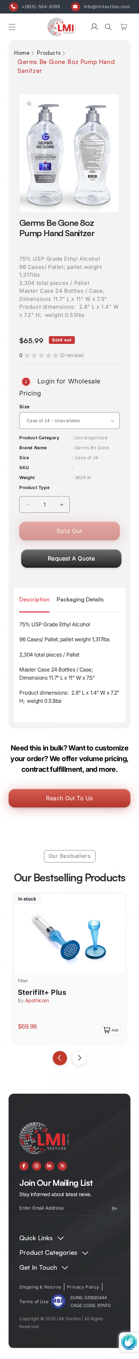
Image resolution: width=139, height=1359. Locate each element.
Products (49, 52)
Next (79, 1058)
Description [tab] (34, 599)
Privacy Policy (83, 1287)
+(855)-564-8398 (41, 6)
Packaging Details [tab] (80, 599)
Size (24, 406)
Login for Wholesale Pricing (60, 387)
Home (22, 52)
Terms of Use (33, 1301)
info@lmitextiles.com (107, 6)
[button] (12, 27)
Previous (60, 1058)
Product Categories (48, 1252)
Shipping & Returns (40, 1287)
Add (115, 1030)
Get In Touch (38, 1267)
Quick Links (36, 1238)
